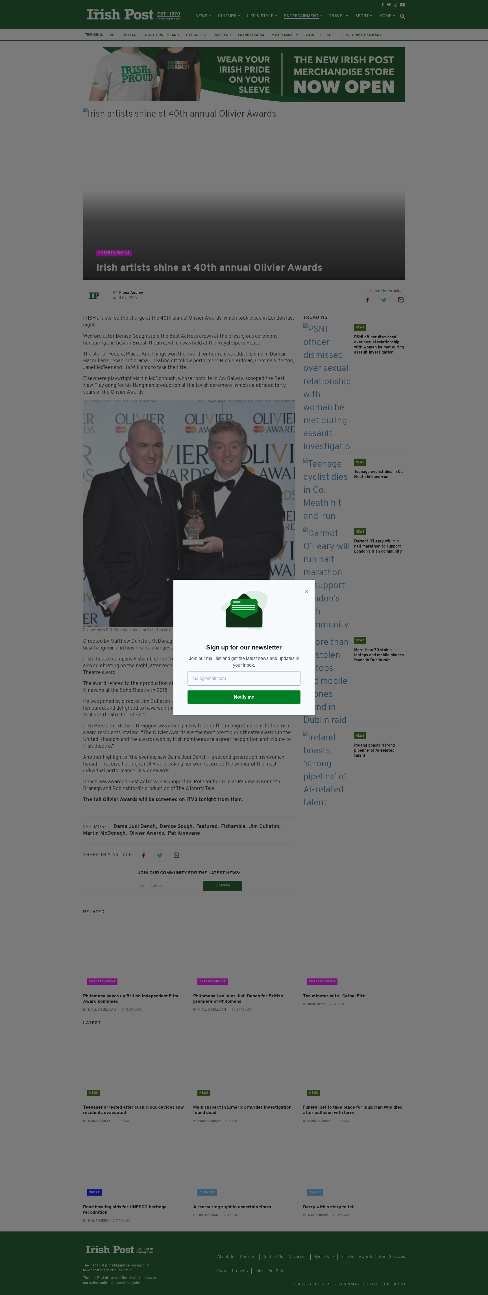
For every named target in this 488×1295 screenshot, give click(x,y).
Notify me (244, 697)
